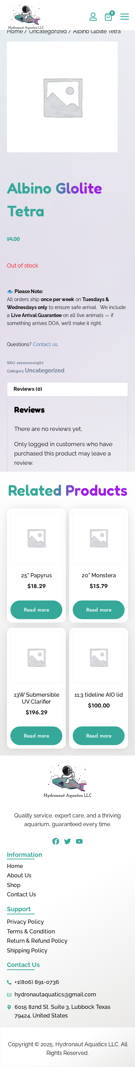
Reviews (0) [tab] (28, 389)
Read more (36, 610)
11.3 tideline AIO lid (98, 694)
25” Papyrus (36, 575)
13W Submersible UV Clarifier (36, 698)
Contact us (45, 344)
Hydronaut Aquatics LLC (86, 1044)
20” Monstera (99, 575)
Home (15, 31)
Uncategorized (48, 31)
